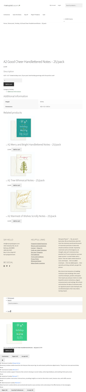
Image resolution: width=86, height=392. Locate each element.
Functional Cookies (7, 369)
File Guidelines (35, 254)
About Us (39, 248)
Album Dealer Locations (38, 263)
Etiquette (40, 252)
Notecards (11, 23)
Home (5, 23)
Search (9, 300)
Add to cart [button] (16, 149)
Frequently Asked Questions (39, 243)
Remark (15, 369)
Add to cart (8, 84)
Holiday (17, 23)
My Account (53, 5)
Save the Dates (17, 14)
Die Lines (33, 252)
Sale (44, 14)
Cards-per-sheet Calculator (39, 250)
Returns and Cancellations (38, 246)
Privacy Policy (35, 259)
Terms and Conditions (37, 257)
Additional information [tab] (14, 91)
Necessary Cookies (7, 363)
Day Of (26, 14)
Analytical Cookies (7, 376)
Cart (9, 311)
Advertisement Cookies (8, 383)
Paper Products (35, 14)
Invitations (7, 14)
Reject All (15, 356)
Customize (5, 356)
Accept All (25, 356)
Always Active (16, 363)
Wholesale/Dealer (36, 261)
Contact (33, 248)
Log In (59, 5)
